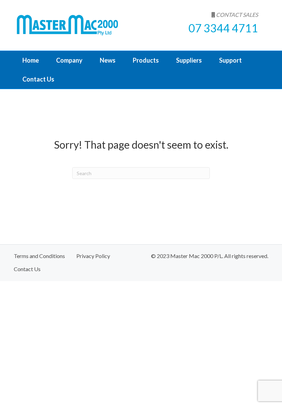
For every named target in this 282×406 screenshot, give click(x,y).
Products (146, 60)
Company (69, 60)
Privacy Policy (93, 256)
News (108, 60)
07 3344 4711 (223, 28)
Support (230, 60)
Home (30, 60)
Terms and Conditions (39, 256)
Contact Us (38, 79)
